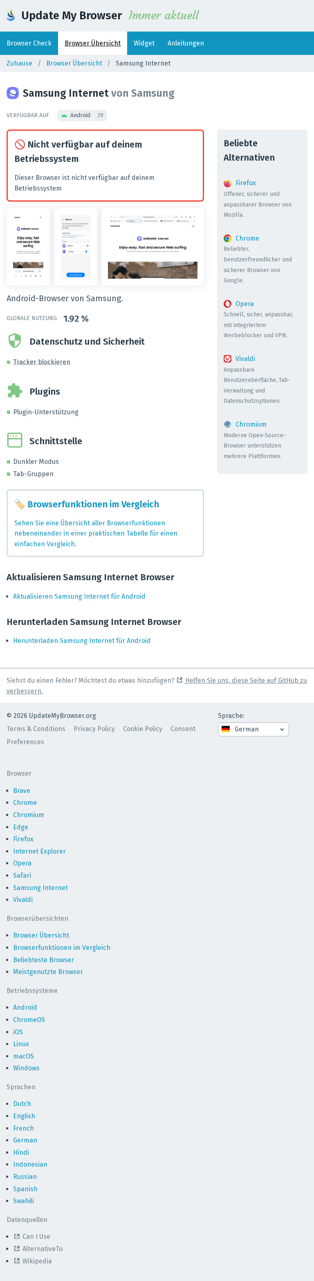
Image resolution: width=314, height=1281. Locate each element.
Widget (144, 43)
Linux (21, 1044)
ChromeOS (29, 1020)
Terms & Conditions (36, 729)
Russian (25, 1177)
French (23, 1128)
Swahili (23, 1201)
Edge (20, 827)
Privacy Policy (94, 729)
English (24, 1116)
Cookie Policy (142, 729)
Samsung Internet (40, 888)
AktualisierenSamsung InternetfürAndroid (79, 596)
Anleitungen (186, 43)
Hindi (21, 1152)
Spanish (25, 1189)
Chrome (25, 802)
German (25, 1140)
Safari (22, 875)
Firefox (23, 839)
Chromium (28, 815)
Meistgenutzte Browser (48, 972)
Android (86, 115)
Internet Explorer (39, 851)
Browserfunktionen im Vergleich (61, 948)
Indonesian (30, 1164)
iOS (18, 1032)
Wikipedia (37, 1261)
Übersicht (93, 43)
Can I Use (36, 1236)
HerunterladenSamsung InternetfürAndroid (82, 641)
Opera (22, 863)
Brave (21, 791)
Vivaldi (23, 900)
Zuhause (19, 63)
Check (29, 43)
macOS (23, 1056)
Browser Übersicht (74, 63)
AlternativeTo (42, 1249)
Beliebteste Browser (43, 960)
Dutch (22, 1104)
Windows (26, 1068)
